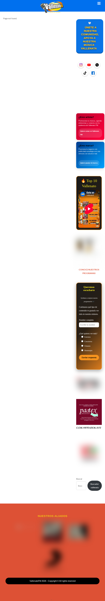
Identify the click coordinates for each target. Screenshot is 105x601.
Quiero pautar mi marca (89, 163)
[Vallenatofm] (52, 11)
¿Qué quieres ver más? (88, 333)
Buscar (79, 479)
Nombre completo (86, 320)
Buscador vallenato (94, 486)
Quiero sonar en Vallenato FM (89, 133)
